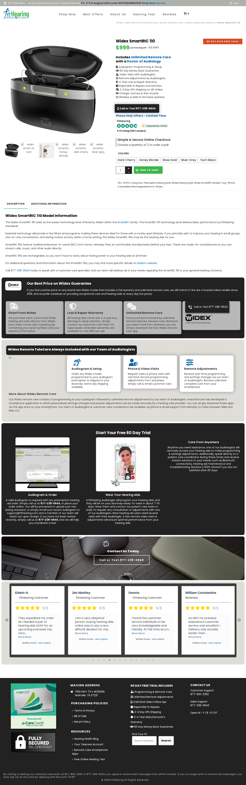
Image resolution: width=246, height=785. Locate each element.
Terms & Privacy (84, 710)
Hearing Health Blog (86, 739)
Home (119, 22)
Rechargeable (139, 186)
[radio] (127, 160)
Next (239, 620)
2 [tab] (98, 660)
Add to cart (149, 170)
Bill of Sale (80, 716)
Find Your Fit (139, 734)
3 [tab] (104, 660)
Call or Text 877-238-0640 (137, 108)
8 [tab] (131, 660)
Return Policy (82, 721)
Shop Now (148, 3)
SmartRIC (123, 222)
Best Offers (93, 14)
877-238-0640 (20, 270)
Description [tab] (15, 204)
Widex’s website (147, 263)
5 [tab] (115, 660)
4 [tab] (109, 660)
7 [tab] (126, 660)
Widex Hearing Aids (172, 22)
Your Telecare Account (88, 744)
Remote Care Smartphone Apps (90, 752)
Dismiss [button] (160, 3)
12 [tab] (153, 660)
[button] (99, 45)
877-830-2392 (199, 694)
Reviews (169, 14)
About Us (118, 14)
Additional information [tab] (48, 204)
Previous (7, 620)
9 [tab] (136, 660)
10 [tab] (142, 660)
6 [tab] (120, 660)
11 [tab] (147, 660)
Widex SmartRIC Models (200, 22)
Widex (159, 186)
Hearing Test (144, 14)
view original (44, 643)
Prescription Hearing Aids (141, 22)
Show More (24, 636)
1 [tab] (93, 660)
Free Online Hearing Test (89, 759)
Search (166, 740)
